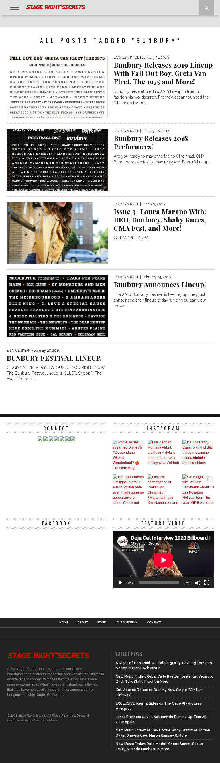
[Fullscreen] (207, 583)
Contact (154, 622)
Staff (101, 622)
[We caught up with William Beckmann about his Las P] (198, 490)
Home (63, 622)
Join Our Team (126, 622)
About (83, 622)
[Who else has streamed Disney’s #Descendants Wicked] (129, 456)
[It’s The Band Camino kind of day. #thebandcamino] (198, 456)
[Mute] (198, 583)
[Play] (120, 583)
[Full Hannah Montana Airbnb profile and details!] (163, 456)
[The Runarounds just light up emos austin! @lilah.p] (129, 490)
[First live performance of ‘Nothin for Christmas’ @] (163, 490)
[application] (163, 559)
